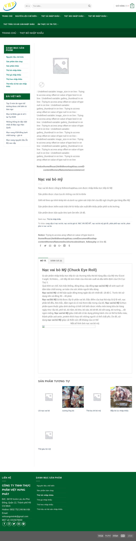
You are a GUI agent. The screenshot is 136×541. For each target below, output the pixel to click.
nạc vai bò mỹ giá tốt (100, 223)
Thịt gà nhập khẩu (50, 16)
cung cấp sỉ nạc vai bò (54, 223)
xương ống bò (68, 411)
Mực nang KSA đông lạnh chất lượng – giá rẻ (17, 133)
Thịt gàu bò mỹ (44, 449)
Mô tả (43, 261)
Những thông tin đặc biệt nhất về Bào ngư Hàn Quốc (16, 125)
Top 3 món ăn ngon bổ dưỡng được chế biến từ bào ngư (16, 106)
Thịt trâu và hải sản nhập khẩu (19, 24)
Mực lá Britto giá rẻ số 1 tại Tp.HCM (16, 115)
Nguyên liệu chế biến (26, 16)
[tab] (43, 260)
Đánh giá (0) (56, 261)
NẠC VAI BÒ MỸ (84, 223)
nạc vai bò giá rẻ (70, 223)
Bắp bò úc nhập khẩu (119, 411)
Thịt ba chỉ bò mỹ (93, 411)
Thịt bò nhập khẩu (97, 16)
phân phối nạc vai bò (117, 223)
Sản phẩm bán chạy (14, 62)
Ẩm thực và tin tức (47, 24)
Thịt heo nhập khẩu (74, 16)
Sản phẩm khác (12, 66)
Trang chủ (7, 16)
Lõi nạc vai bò (44, 411)
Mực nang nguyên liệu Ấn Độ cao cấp (17, 141)
